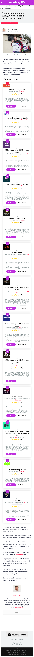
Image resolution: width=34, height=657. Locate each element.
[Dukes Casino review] (6, 284)
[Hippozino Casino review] (6, 357)
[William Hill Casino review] (6, 497)
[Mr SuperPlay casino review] (6, 428)
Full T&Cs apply (15, 481)
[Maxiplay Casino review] (6, 250)
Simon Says (8, 650)
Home (1, 6)
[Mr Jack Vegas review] (6, 394)
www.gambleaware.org (24, 481)
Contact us (23, 654)
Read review (23, 106)
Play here (11, 106)
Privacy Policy (23, 652)
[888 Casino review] (6, 467)
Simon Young (13, 29)
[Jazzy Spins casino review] (6, 321)
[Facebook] (14, 644)
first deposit (21, 91)
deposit (20, 327)
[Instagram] (18, 612)
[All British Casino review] (6, 115)
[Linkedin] (16, 612)
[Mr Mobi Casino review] (6, 87)
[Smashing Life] (17, 2)
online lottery (19, 555)
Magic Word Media (19, 607)
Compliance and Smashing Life (20, 650)
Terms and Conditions (13, 654)
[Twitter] (19, 644)
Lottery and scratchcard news (10, 22)
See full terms (23, 103)
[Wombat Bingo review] (6, 181)
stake (25, 502)
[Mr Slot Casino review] (6, 147)
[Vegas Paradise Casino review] (6, 215)
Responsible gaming (13, 652)
